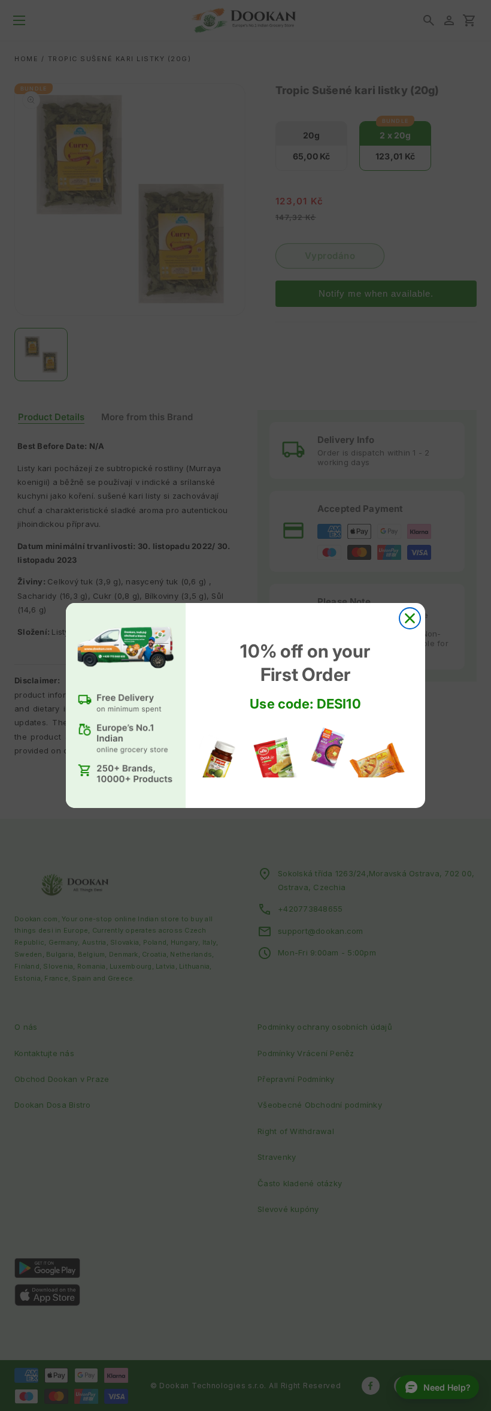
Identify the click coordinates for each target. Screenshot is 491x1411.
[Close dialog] (409, 618)
